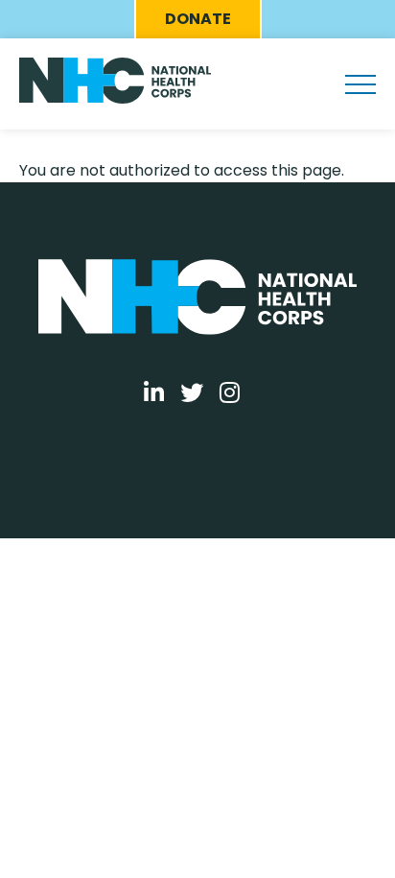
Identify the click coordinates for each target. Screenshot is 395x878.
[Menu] (360, 84)
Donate (198, 19)
